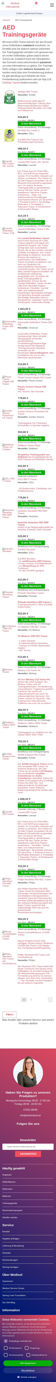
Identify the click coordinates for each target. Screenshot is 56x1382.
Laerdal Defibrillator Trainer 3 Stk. (34, 229)
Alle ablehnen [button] (27, 1370)
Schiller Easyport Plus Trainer (32, 755)
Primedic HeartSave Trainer (31, 593)
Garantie (6, 1253)
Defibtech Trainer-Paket (29, 445)
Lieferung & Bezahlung (13, 1246)
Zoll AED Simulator (26, 549)
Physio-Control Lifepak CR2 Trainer (34, 377)
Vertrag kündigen (10, 1267)
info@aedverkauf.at (30, 1115)
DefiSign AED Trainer (28, 92)
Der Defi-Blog (8, 1302)
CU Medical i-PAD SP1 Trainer (32, 627)
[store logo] (10, 5)
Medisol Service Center (13, 1288)
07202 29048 (30, 1110)
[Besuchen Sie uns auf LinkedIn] (28, 1130)
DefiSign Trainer (11, 82)
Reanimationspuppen (12, 1210)
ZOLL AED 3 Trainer (27, 479)
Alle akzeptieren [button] (28, 1363)
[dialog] (28, 1348)
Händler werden (9, 1217)
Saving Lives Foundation (14, 1295)
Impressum (7, 1281)
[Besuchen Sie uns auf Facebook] (19, 1130)
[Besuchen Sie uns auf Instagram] (37, 1130)
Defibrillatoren (9, 1182)
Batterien (6, 1196)
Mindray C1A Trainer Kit (29, 670)
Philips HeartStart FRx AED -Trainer (34, 879)
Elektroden (7, 1189)
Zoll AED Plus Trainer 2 (29, 130)
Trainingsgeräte (9, 1203)
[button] (28, 1377)
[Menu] (52, 5)
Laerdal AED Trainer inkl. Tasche (33, 162)
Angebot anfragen (10, 1238)
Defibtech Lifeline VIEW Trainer (32, 723)
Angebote (6, 1175)
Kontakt (6, 1231)
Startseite (6, 20)
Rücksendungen (10, 1260)
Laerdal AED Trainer (27, 812)
